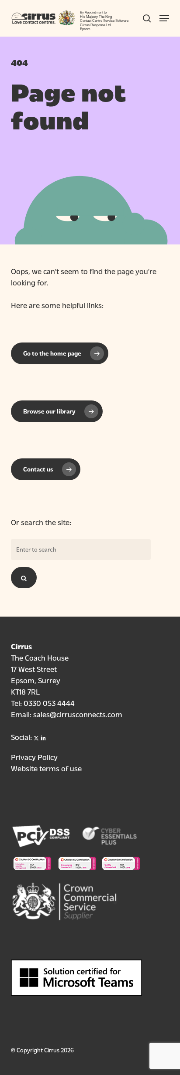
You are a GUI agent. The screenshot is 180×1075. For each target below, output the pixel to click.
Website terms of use (46, 768)
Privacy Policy (34, 756)
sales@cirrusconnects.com (77, 714)
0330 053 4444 (49, 702)
